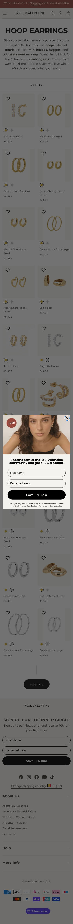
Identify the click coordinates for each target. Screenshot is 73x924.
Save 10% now (36, 495)
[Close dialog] (67, 418)
